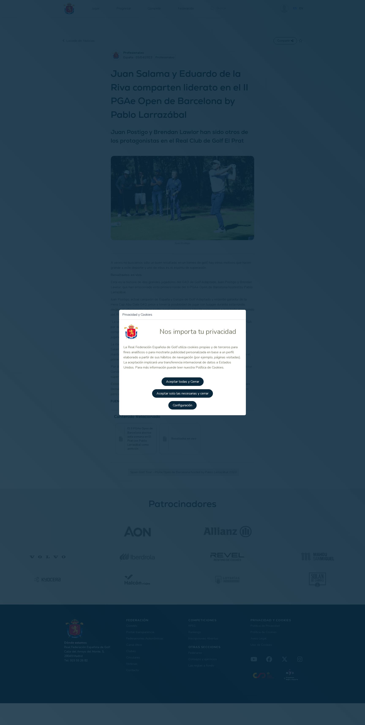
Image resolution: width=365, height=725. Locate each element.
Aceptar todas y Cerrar (182, 381)
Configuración (182, 405)
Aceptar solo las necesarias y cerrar (182, 393)
